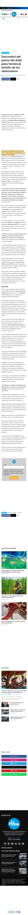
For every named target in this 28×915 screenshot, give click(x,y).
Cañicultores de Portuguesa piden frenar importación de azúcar (12, 596)
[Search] (25, 18)
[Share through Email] (19, 912)
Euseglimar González (6, 694)
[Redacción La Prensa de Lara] (2, 75)
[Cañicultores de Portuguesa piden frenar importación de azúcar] (14, 585)
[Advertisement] (14, 36)
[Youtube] (23, 843)
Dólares (14, 512)
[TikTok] (15, 843)
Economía (19, 512)
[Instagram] (8, 843)
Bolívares (10, 512)
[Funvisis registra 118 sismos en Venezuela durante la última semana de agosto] (14, 560)
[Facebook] (5, 843)
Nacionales (5, 52)
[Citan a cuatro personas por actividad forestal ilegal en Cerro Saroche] (14, 680)
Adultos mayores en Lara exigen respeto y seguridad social (9, 855)
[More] (18, 79)
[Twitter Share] (11, 912)
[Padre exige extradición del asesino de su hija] (5, 704)
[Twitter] (19, 843)
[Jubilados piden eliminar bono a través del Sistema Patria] (5, 719)
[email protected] (16, 838)
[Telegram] (12, 843)
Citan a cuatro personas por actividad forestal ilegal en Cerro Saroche (13, 691)
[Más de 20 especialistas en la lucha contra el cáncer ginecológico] (14, 611)
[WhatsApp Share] (14, 912)
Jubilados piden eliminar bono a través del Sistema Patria (9, 863)
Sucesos (3, 688)
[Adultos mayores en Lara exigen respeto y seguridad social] (5, 711)
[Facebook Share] (9, 912)
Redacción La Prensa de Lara (11, 75)
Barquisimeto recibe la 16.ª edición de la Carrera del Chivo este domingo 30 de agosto (8, 870)
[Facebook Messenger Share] (16, 912)
